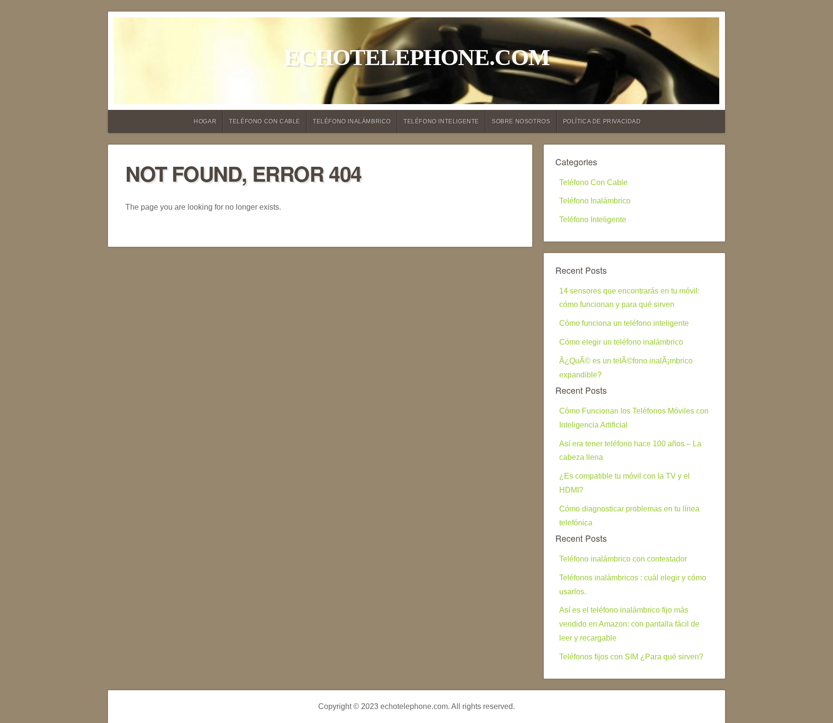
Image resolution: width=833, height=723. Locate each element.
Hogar (205, 121)
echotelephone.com (417, 57)
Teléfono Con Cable (264, 121)
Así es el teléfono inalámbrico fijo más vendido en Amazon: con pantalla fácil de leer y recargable (629, 624)
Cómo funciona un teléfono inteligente (624, 323)
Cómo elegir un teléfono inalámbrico (621, 342)
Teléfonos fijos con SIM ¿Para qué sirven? (631, 657)
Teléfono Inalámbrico (352, 121)
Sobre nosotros (521, 121)
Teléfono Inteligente (441, 121)
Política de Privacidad (602, 121)
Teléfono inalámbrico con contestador (623, 559)
